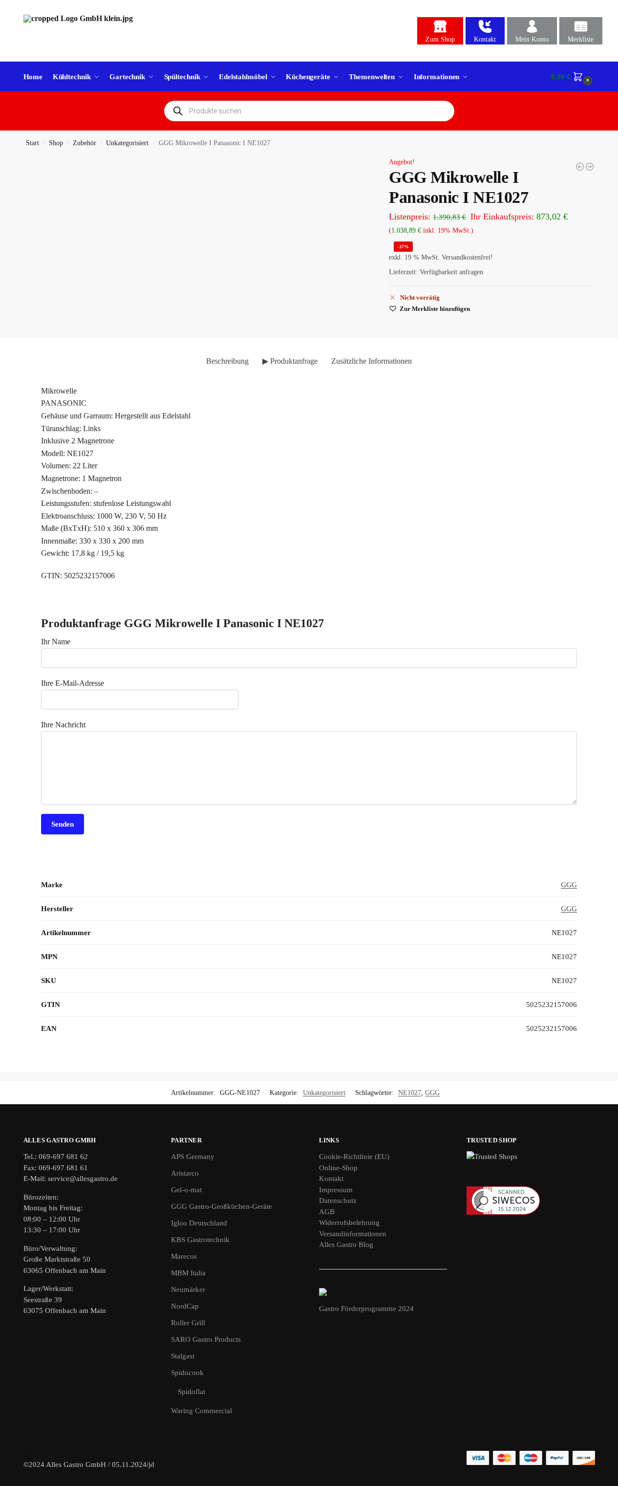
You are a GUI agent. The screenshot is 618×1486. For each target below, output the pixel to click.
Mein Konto (532, 39)
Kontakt (485, 39)
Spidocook (187, 1373)
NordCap (185, 1306)
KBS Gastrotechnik (200, 1240)
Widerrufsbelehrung (349, 1222)
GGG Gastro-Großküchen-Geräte (221, 1206)
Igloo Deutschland (199, 1223)
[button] (573, 76)
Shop (56, 143)
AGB (327, 1212)
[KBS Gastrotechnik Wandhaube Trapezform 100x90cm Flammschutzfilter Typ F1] (590, 167)
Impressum (336, 1190)
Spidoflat (191, 1392)
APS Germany (192, 1156)
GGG (569, 885)
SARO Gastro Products (206, 1339)
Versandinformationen (352, 1234)
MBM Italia (188, 1273)
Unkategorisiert (127, 143)
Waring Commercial (201, 1411)
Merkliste (581, 39)
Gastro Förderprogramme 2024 (366, 1308)
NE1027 (409, 1092)
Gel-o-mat (186, 1190)
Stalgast (182, 1356)
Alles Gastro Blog (346, 1244)
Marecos (184, 1256)
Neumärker (188, 1289)
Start (32, 143)
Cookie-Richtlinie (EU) (354, 1156)
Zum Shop (440, 39)
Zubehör (84, 143)
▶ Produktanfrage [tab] (290, 361)
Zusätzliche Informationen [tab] (371, 361)
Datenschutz (338, 1200)
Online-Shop (338, 1168)
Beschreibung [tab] (227, 361)
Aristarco (185, 1173)
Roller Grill (188, 1323)
